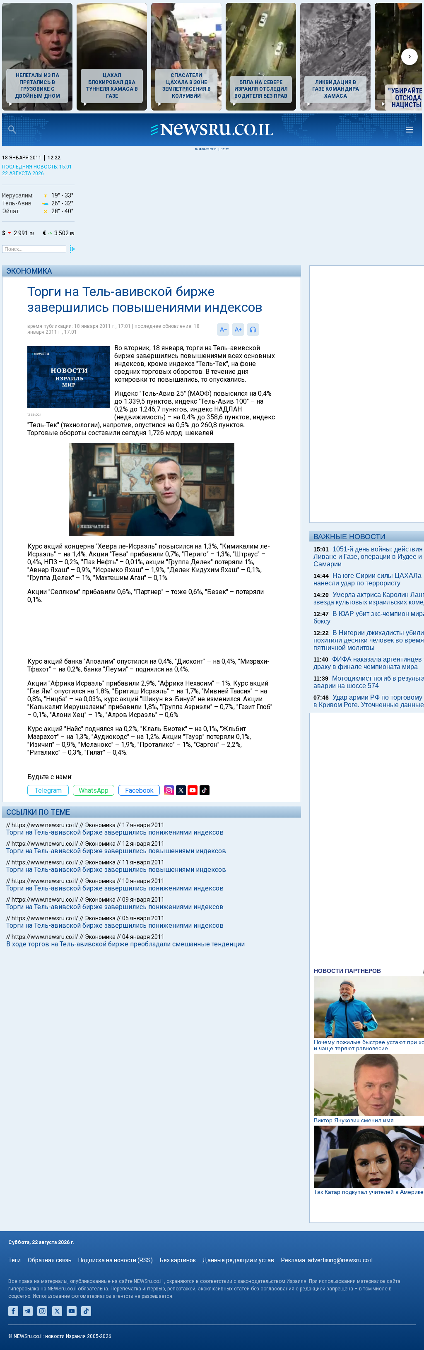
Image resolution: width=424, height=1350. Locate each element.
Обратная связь (50, 1260)
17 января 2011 (143, 825)
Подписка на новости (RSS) (115, 1260)
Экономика (29, 271)
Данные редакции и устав (238, 1260)
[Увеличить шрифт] (238, 329)
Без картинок (178, 1260)
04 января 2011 (143, 937)
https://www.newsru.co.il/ (45, 825)
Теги (14, 1260)
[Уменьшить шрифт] (223, 329)
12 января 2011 (143, 843)
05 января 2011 (143, 918)
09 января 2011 (143, 899)
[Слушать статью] (261, 329)
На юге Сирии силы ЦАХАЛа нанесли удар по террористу (367, 579)
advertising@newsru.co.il (340, 1260)
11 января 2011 (143, 862)
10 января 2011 (143, 881)
